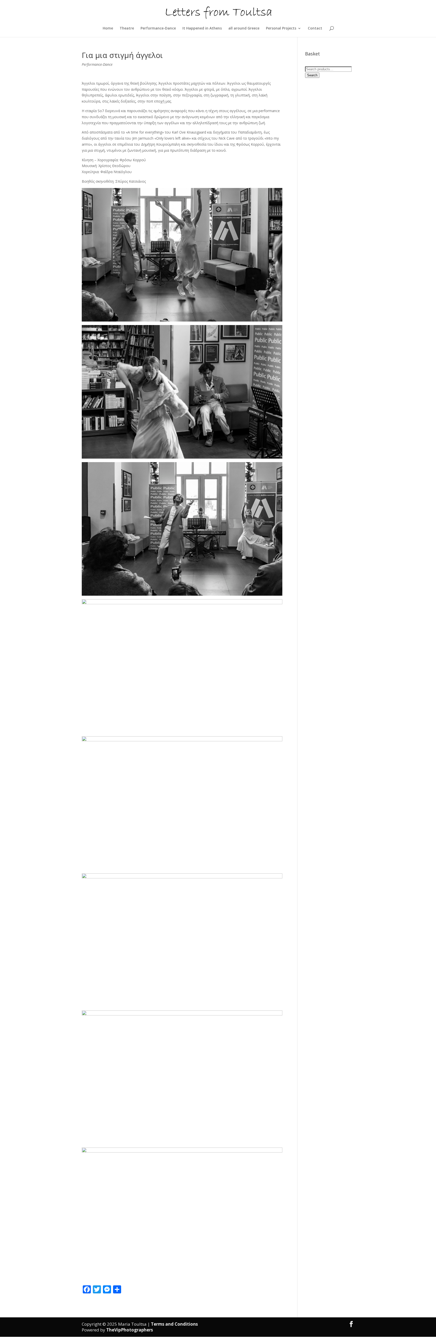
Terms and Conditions (174, 1324)
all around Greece (243, 28)
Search (312, 75)
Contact (315, 28)
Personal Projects (281, 28)
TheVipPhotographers (129, 1330)
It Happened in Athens (202, 28)
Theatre (127, 28)
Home (108, 28)
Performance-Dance (158, 28)
